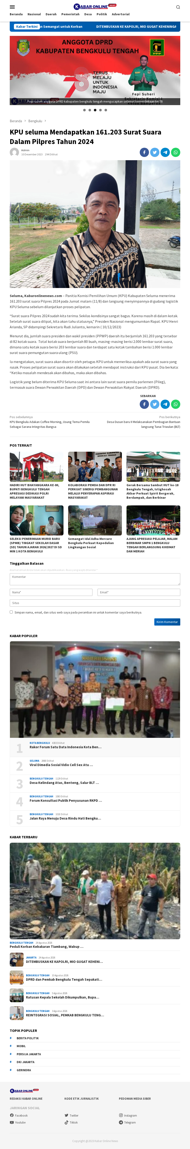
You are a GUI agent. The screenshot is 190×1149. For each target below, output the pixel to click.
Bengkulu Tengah (41, 778)
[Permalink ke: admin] (14, 152)
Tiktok (74, 1122)
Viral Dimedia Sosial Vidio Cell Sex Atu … (61, 765)
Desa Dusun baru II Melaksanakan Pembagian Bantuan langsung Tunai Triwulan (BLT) (143, 422)
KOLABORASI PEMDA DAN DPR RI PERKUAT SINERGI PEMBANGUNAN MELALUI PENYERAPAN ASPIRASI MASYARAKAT (93, 491)
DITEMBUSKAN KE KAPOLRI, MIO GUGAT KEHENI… (64, 962)
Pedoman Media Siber (135, 1099)
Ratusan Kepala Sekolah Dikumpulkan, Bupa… (62, 997)
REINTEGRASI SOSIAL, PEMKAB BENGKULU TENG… (65, 1015)
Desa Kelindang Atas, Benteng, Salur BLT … (64, 783)
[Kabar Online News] (95, 6)
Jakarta (31, 957)
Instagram (130, 1116)
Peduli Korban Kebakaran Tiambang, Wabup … (46, 947)
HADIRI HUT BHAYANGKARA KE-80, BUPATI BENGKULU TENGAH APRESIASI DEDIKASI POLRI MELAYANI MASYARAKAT (34, 491)
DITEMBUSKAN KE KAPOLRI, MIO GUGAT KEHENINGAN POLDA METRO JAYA (101, 27)
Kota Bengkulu (40, 743)
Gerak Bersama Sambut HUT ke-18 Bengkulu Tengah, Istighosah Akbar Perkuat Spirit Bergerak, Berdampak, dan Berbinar (152, 491)
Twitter (74, 1116)
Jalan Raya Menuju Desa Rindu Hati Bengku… (65, 818)
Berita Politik (28, 1038)
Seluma (34, 760)
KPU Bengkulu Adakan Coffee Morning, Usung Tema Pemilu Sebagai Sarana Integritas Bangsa (50, 422)
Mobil (21, 1046)
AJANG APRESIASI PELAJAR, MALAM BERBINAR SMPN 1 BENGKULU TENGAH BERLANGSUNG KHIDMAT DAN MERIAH (152, 545)
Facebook (21, 1116)
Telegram (130, 1122)
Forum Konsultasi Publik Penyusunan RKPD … (66, 800)
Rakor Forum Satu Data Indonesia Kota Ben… (65, 747)
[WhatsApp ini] (175, 152)
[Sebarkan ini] (144, 152)
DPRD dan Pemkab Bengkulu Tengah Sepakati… (64, 979)
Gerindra (24, 1070)
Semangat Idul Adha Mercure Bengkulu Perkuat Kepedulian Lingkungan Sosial (91, 543)
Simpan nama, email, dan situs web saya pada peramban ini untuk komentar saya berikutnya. (78, 612)
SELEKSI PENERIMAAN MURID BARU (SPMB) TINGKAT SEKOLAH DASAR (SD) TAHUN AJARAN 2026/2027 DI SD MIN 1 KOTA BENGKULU (36, 545)
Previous (15, 69)
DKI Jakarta (25, 1062)
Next (174, 69)
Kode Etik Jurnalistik (81, 1099)
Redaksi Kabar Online (26, 1099)
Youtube (20, 1122)
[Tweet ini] (154, 152)
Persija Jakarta (29, 1054)
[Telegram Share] (165, 152)
